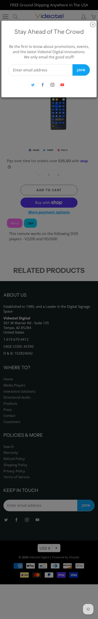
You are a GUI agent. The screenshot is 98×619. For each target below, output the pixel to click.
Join (81, 70)
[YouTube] (62, 85)
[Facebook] (42, 85)
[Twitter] (33, 85)
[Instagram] (52, 85)
